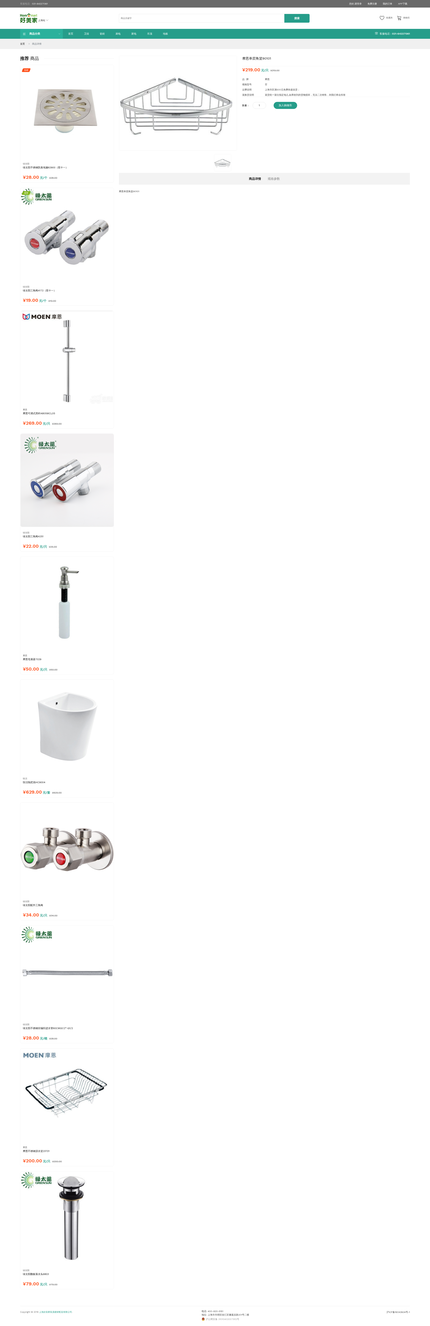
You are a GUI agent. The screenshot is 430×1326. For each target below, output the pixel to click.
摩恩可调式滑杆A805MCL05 (39, 413)
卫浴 (86, 33)
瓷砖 (102, 33)
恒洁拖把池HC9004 (34, 782)
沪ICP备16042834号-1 (398, 1312)
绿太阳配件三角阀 (33, 905)
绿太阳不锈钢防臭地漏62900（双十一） (45, 167)
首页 (70, 33)
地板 (165, 33)
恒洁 (25, 778)
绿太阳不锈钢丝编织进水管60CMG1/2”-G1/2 (48, 1028)
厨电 (118, 33)
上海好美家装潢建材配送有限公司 (55, 1312)
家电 (133, 33)
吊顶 (149, 33)
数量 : (245, 105)
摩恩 (25, 409)
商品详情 (255, 178)
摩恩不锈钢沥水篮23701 (36, 1151)
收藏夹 (389, 17)
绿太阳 (26, 163)
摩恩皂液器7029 (32, 659)
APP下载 (402, 3)
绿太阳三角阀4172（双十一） (39, 290)
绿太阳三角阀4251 (33, 536)
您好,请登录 (355, 3)
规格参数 (274, 178)
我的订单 (387, 3)
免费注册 (372, 3)
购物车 (406, 17)
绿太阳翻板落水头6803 (36, 1274)
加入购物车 (285, 105)
